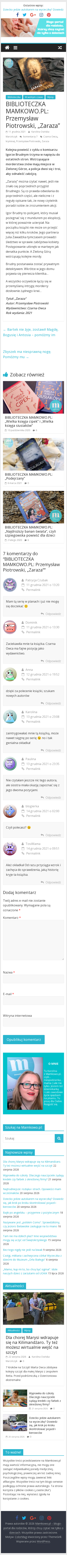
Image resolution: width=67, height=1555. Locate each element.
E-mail (8, 994)
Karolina (31, 712)
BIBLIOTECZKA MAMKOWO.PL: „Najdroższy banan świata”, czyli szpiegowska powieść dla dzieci (30, 531)
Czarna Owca (50, 136)
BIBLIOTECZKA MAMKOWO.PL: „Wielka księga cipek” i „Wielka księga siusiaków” (29, 421)
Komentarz (12, 918)
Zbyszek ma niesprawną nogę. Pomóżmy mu (27, 354)
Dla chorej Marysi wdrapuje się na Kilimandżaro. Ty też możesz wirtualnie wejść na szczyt (32, 1344)
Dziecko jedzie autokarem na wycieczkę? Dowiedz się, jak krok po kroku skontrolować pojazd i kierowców (33, 1203)
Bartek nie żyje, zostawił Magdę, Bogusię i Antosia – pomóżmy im (30, 332)
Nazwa (9, 972)
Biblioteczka (14, 97)
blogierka (32, 806)
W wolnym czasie (34, 97)
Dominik (31, 622)
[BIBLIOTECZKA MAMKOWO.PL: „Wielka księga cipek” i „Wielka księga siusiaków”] (33, 383)
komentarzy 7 (30, 136)
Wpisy (50, 97)
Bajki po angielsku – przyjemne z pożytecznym (31, 1212)
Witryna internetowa (17, 1016)
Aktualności (14, 1330)
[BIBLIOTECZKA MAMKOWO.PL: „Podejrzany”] (33, 440)
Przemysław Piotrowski (28, 141)
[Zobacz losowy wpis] (60, 48)
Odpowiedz (53, 614)
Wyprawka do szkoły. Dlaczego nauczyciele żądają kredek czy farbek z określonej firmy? (45, 1398)
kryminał (10, 141)
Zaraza (45, 141)
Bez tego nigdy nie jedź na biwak (22, 1250)
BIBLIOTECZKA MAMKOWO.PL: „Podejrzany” (29, 476)
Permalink (33, 590)
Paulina (30, 759)
